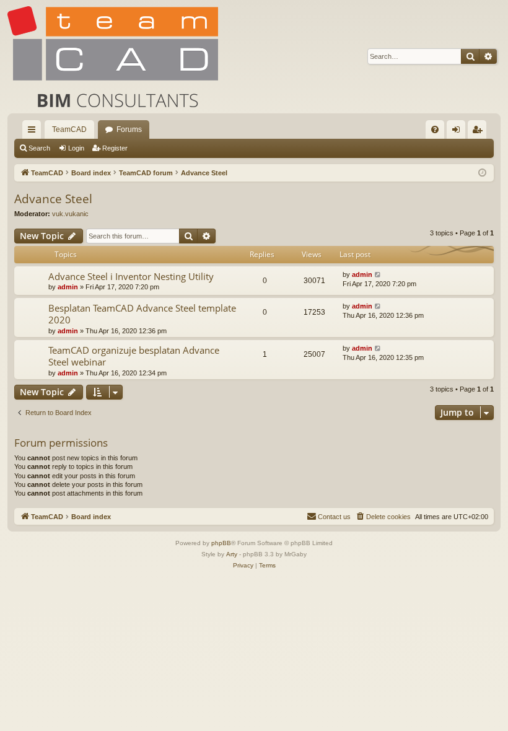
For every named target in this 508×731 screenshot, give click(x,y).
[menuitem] (435, 129)
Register (115, 148)
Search (39, 148)
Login (76, 148)
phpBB (221, 543)
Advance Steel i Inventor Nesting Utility (131, 276)
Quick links (34, 132)
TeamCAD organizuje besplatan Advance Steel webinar (133, 356)
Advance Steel (53, 199)
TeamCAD (69, 129)
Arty (231, 554)
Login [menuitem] (458, 132)
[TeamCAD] (112, 56)
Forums (129, 129)
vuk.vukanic (70, 213)
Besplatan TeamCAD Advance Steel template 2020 (142, 314)
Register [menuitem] (479, 132)
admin (68, 287)
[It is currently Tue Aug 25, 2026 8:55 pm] (482, 173)
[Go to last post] (378, 274)
